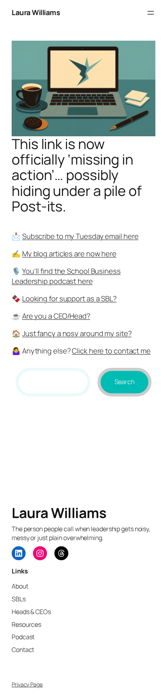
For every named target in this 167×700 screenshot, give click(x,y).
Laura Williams (36, 12)
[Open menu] (150, 12)
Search (124, 381)
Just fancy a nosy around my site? (77, 333)
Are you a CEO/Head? (56, 316)
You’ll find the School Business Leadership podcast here (66, 276)
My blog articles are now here (69, 254)
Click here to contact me (111, 351)
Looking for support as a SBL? (69, 298)
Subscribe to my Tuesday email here (80, 236)
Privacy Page (27, 684)
